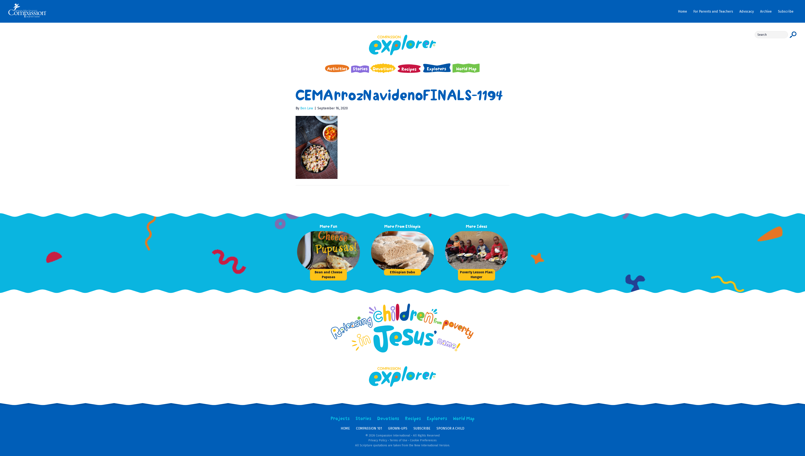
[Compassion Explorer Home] (402, 45)
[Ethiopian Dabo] (402, 252)
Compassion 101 (369, 428)
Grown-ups (397, 428)
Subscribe (421, 428)
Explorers (437, 418)
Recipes (413, 418)
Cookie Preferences (423, 440)
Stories (363, 418)
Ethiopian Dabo (402, 272)
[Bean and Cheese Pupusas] (328, 252)
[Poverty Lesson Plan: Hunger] (476, 252)
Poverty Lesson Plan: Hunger (476, 274)
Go (793, 34)
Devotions (388, 418)
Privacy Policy (377, 440)
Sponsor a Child (450, 428)
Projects (340, 418)
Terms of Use (398, 440)
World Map (463, 418)
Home (345, 428)
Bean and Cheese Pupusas (328, 274)
